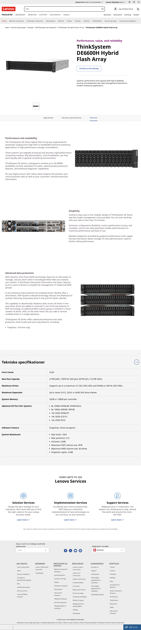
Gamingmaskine (59, 575)
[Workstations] (56, 21)
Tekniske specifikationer (71, 118)
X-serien (112, 571)
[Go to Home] (8, 9)
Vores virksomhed (23, 567)
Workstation (58, 589)
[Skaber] (140, 14)
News (19, 571)
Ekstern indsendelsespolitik (88, 623)
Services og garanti (60, 602)
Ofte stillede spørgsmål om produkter (96, 580)
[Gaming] (131, 14)
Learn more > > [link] (23, 520)
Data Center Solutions (58, 594)
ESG (18, 584)
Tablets (56, 582)
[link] (139, 2)
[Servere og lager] (117, 21)
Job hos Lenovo (22, 591)
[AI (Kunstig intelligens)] (137, 21)
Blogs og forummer (79, 590)
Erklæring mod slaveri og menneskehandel (111, 623)
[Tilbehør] (81, 21)
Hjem (7, 27)
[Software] (90, 21)
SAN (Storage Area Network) (45, 27)
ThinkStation (114, 600)
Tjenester (93, 118)
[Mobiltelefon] (102, 21)
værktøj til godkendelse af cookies (51, 623)
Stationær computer (61, 586)
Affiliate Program (78, 600)
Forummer (76, 586)
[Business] (111, 14)
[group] (36, 106)
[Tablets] (72, 21)
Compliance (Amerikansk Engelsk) (24, 579)
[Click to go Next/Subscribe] (45, 550)
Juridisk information (23, 587)
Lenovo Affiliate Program (22, 595)
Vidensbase (76, 613)
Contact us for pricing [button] (88, 68)
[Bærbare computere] (25, 21)
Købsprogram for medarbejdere (78, 605)
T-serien (112, 567)
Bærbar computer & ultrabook (60, 570)
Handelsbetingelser (97, 595)
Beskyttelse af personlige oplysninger (28, 623)
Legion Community (79, 579)
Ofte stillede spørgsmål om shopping (96, 588)
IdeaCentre (113, 604)
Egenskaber (48, 118)
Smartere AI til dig (60, 579)
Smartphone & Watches (114, 586)
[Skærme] (65, 21)
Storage (30, 27)
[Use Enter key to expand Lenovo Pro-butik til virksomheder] (102, 2)
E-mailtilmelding (78, 583)
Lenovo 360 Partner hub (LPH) (42, 568)
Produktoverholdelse (80, 597)
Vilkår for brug (67, 623)
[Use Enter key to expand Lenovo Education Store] (125, 2)
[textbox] (109, 550)
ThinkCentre (114, 597)
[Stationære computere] (44, 21)
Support (94, 571)
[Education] (122, 14)
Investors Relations (23, 574)
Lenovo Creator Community (78, 568)
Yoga (111, 581)
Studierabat (39, 573)
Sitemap (76, 623)
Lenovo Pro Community (77, 574)
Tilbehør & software (60, 599)
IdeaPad (112, 578)
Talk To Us (133, 627)
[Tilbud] (7, 21)
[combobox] (62, 9)
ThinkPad (113, 574)
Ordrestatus (95, 574)
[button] (129, 2)
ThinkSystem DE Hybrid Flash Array (71, 27)
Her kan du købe (78, 593)
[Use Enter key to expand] (134, 9)
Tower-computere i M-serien (116, 592)
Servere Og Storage (18, 27)
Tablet (112, 607)
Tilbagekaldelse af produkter (60, 607)
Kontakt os (94, 567)
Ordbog (75, 610)
